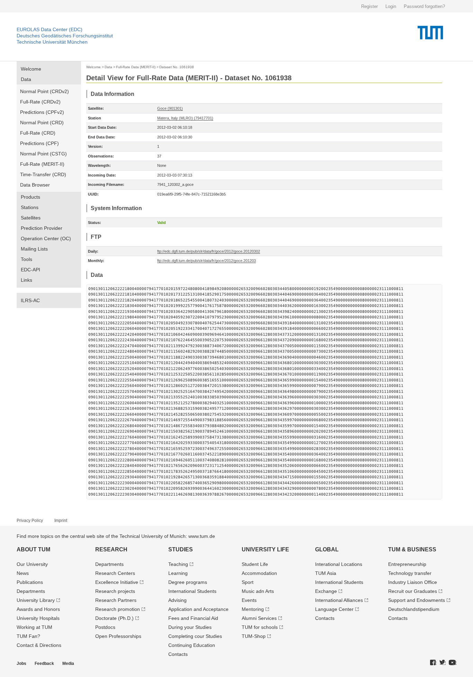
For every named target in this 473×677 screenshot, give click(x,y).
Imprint (60, 520)
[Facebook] (433, 663)
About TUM (33, 549)
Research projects (115, 591)
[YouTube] (452, 663)
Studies (180, 549)
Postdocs (105, 627)
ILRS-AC (30, 300)
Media (68, 663)
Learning (178, 573)
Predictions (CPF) (39, 143)
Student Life (255, 564)
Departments (31, 591)
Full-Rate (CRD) (37, 133)
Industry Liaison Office (412, 582)
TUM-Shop (254, 636)
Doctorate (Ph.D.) (114, 618)
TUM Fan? (28, 636)
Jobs (21, 663)
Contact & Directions (39, 645)
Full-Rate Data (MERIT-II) (135, 67)
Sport (247, 582)
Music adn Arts (258, 591)
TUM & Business (412, 549)
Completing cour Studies (195, 636)
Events (249, 600)
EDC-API (30, 269)
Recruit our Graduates (412, 591)
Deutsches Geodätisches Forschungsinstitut (65, 35)
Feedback (44, 663)
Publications (30, 582)
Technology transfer (409, 573)
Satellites (31, 217)
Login (390, 6)
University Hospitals (38, 618)
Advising (177, 600)
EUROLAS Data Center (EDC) (49, 29)
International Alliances (339, 600)
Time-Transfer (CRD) (43, 174)
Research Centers (115, 573)
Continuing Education (191, 645)
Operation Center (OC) (46, 238)
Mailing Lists (34, 249)
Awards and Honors (38, 609)
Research (111, 549)
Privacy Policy (30, 520)
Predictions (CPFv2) (42, 112)
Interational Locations (338, 564)
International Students (192, 591)
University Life (265, 549)
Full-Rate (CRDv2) (40, 102)
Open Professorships (118, 636)
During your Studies (190, 627)
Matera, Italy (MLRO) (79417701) (185, 118)
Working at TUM (34, 627)
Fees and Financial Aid (193, 618)
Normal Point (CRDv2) (44, 91)
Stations (29, 207)
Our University (32, 564)
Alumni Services (259, 618)
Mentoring (253, 609)
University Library (36, 600)
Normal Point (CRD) (42, 122)
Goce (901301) (170, 108)
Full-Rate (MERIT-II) (42, 164)
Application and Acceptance (198, 609)
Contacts (178, 654)
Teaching (178, 564)
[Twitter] (442, 663)
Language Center (334, 609)
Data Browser (35, 185)
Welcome (31, 69)
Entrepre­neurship (407, 564)
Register (369, 6)
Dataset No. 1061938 (176, 67)
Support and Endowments (416, 600)
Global (327, 549)
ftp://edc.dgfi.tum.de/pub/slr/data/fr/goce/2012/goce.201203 (206, 261)
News (23, 573)
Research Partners (115, 600)
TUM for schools (260, 627)
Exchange (326, 591)
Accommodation (259, 573)
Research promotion (117, 609)
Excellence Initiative (116, 582)
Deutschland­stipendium (413, 609)
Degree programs (187, 582)
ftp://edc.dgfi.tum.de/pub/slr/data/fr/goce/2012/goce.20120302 (208, 251)
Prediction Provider (41, 228)
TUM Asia (325, 573)
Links (26, 280)
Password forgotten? (424, 6)
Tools (26, 259)
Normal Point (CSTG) (43, 153)
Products (30, 197)
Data (26, 79)
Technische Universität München (52, 42)
